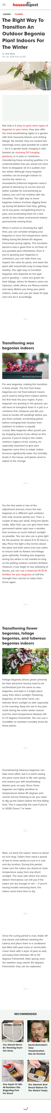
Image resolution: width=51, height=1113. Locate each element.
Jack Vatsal (10, 53)
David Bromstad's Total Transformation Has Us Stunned (37, 1049)
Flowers (19, 14)
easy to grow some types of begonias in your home (25, 127)
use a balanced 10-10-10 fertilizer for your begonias (24, 572)
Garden (7, 14)
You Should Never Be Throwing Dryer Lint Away (12, 1048)
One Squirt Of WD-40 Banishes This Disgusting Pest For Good (12, 1089)
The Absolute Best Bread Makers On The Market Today (38, 1088)
